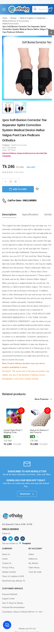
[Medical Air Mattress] (40, 416)
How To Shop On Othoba (12, 603)
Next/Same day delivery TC (13, 581)
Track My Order (35, 572)
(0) (37, 436)
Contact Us (7, 563)
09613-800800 (10, 529)
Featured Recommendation (13, 607)
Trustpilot (26, 543)
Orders (31, 554)
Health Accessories (19, 145)
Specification (30, 214)
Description (9, 214)
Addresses (33, 559)
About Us (6, 554)
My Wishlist (33, 563)
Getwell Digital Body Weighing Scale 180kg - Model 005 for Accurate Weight (12, 433)
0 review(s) (19, 172)
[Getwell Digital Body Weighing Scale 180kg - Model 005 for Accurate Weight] (14, 416)
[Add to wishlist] (22, 430)
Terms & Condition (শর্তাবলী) (13, 576)
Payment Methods (9, 594)
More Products (42, 399)
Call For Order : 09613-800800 (22, 200)
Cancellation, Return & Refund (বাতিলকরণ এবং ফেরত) (22, 612)
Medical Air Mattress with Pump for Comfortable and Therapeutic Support (38, 433)
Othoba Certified (9, 572)
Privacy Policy (8, 567)
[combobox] (40, 9)
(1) (13, 436)
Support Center (8, 599)
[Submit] (35, 9)
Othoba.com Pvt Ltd (27, 629)
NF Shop (11, 150)
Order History (34, 567)
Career (5, 559)
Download (25, 494)
